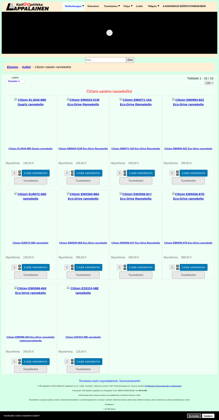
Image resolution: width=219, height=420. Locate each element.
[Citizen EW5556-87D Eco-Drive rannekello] (188, 196)
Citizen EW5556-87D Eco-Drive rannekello (188, 242)
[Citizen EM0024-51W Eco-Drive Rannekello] (83, 102)
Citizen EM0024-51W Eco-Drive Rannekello (83, 148)
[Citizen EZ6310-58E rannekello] (83, 290)
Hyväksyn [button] (208, 416)
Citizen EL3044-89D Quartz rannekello (31, 148)
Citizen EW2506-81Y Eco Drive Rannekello (135, 242)
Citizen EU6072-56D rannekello (30, 242)
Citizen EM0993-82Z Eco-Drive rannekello (188, 148)
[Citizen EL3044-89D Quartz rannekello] (31, 102)
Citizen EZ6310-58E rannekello (83, 337)
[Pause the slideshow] (204, 32)
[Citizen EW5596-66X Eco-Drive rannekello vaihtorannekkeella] (31, 290)
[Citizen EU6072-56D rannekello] (31, 196)
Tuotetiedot (30, 180)
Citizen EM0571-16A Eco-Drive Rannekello (135, 148)
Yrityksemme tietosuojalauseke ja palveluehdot (163, 386)
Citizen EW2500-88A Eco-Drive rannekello (83, 242)
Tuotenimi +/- (14, 81)
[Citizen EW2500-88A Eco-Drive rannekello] (83, 196)
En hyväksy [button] (194, 416)
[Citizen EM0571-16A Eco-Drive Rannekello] (136, 102)
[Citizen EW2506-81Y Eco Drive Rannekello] (136, 196)
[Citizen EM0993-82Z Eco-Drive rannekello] (188, 102)
